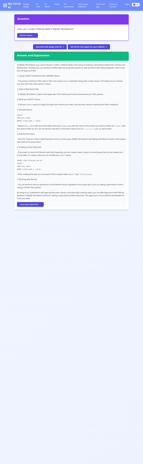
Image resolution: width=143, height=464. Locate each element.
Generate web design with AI (48, 47)
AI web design (26, 5)
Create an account (113, 5)
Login (127, 4)
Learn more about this (29, 204)
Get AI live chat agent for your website (87, 47)
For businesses (68, 5)
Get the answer (26, 35)
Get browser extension (83, 5)
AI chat (38, 5)
